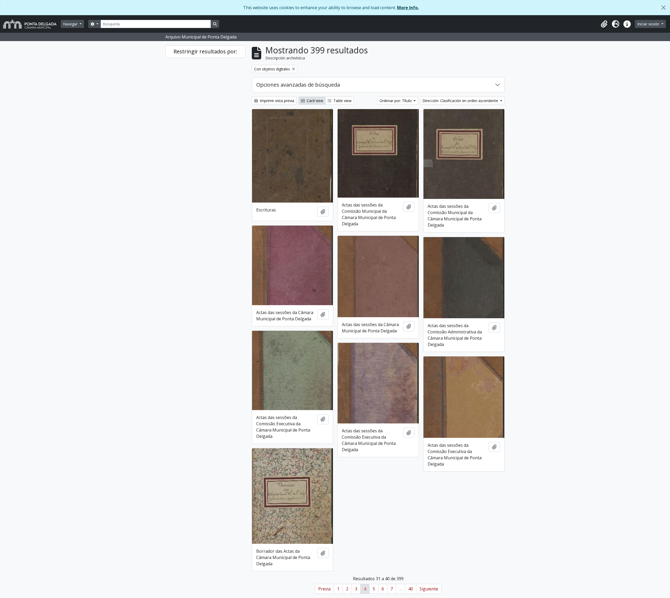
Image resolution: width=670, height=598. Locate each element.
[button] (604, 24)
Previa (324, 589)
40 (410, 589)
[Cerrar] (663, 7)
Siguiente (429, 589)
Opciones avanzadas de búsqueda (298, 84)
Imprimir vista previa (276, 100)
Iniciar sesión (648, 23)
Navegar (71, 23)
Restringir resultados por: (205, 51)
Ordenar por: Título (396, 100)
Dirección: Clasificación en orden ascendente (460, 100)
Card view (314, 100)
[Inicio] (32, 24)
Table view (341, 100)
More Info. (408, 7)
